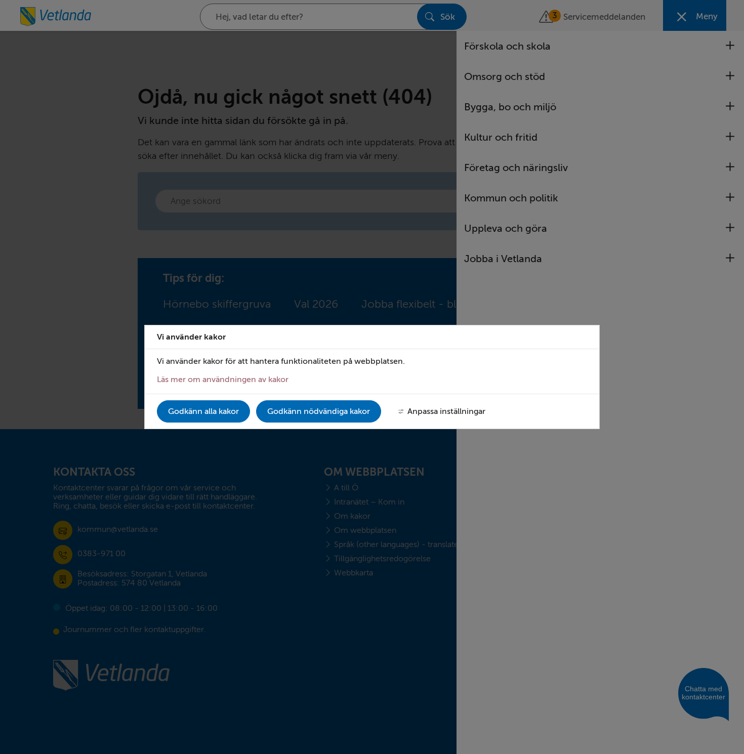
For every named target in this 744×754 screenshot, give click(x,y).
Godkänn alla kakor (203, 411)
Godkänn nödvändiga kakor (318, 411)
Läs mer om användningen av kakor (222, 379)
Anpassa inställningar (446, 411)
